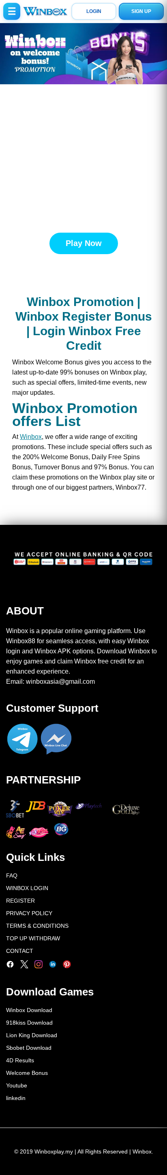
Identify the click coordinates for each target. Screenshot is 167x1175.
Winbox (31, 436)
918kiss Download (29, 1022)
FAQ (11, 875)
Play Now (84, 243)
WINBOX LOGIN (27, 888)
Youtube (16, 1085)
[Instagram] (38, 966)
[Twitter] (24, 966)
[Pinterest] (67, 966)
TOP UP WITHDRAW (33, 938)
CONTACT (19, 951)
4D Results (20, 1060)
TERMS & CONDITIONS (37, 925)
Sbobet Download (28, 1047)
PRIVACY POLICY (29, 913)
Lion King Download (31, 1035)
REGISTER (20, 900)
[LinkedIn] (53, 966)
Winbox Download (29, 1010)
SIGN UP (141, 11)
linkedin (16, 1098)
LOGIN (93, 11)
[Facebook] (10, 966)
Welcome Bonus (27, 1073)
